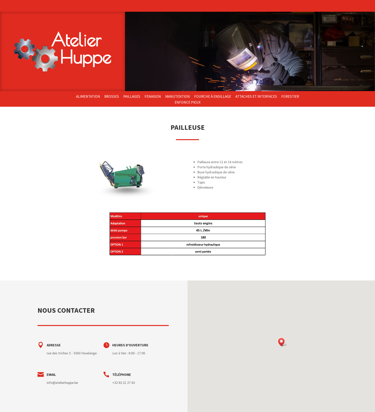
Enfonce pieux (188, 103)
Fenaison (153, 97)
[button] (282, 342)
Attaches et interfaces (256, 97)
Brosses (111, 97)
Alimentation (88, 97)
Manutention (177, 97)
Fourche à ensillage (212, 97)
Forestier (290, 97)
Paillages (131, 97)
